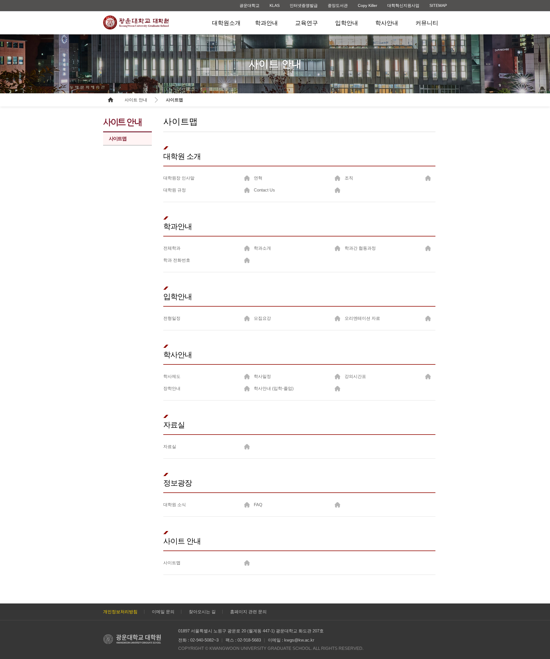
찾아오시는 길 (202, 611)
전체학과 (171, 248)
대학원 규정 (174, 190)
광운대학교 (249, 5)
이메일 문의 (163, 611)
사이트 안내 (136, 99)
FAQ (258, 504)
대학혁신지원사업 (403, 5)
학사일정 (262, 376)
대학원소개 (226, 23)
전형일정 (171, 318)
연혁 (258, 177)
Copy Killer (367, 5)
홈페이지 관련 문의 (248, 611)
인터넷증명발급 (304, 5)
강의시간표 (355, 376)
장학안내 (171, 388)
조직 (349, 177)
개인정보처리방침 (120, 611)
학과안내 (266, 23)
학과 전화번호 (176, 260)
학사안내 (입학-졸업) (274, 388)
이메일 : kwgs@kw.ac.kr (291, 640)
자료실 (169, 446)
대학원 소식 (174, 504)
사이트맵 (174, 99)
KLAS (275, 5)
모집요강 (262, 318)
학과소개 (262, 248)
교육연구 (306, 23)
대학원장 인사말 (179, 177)
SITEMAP (438, 5)
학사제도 (171, 376)
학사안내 (386, 23)
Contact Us (264, 190)
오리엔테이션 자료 (362, 318)
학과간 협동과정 (360, 248)
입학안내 (346, 23)
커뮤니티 (426, 23)
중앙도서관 (338, 5)
